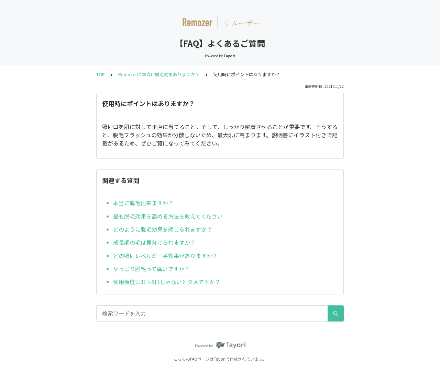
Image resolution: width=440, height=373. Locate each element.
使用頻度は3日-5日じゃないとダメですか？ (166, 282)
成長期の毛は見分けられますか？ (154, 242)
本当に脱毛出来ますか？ (143, 203)
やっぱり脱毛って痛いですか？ (151, 269)
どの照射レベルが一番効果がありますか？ (165, 256)
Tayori (220, 359)
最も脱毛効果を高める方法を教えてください (168, 216)
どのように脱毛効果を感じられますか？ (162, 229)
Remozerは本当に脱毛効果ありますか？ (159, 74)
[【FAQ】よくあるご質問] (220, 23)
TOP (100, 74)
